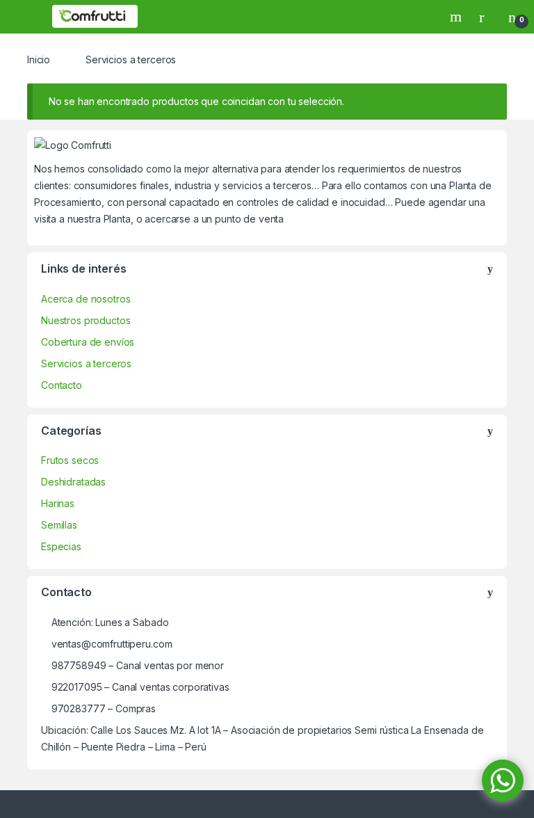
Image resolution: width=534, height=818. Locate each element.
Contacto (61, 385)
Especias (61, 546)
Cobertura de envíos (87, 342)
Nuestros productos (85, 320)
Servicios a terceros (86, 363)
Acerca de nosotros (85, 299)
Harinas (57, 503)
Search (457, 16)
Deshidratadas (73, 482)
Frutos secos (70, 460)
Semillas (59, 525)
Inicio (38, 59)
